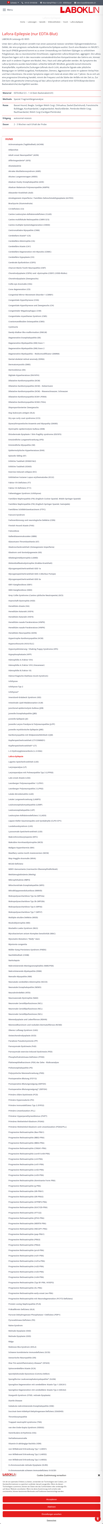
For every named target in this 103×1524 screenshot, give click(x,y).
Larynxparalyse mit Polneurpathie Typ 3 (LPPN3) (30, 772)
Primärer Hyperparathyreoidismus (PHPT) (27, 1116)
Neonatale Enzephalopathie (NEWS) (24, 987)
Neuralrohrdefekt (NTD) (19, 992)
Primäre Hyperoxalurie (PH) (21, 1100)
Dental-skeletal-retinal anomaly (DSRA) (26, 359)
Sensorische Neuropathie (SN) (22, 1357)
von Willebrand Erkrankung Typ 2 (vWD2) (27, 1454)
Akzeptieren (51, 1499)
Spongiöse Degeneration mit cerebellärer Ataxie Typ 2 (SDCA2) (37, 1390)
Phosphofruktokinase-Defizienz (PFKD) (26, 1057)
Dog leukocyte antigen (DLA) (21, 413)
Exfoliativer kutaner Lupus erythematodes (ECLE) (31, 477)
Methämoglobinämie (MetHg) (22, 874)
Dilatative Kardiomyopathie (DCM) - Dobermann (30, 386)
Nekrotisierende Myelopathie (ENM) (25, 971)
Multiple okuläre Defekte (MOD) (23, 917)
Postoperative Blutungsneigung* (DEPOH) (27, 1089)
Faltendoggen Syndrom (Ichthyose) (24, 493)
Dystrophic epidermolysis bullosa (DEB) (26, 429)
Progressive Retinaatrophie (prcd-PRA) (26, 1250)
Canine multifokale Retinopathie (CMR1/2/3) (28, 219)
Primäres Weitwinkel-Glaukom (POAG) (26, 1121)
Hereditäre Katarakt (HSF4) (21, 611)
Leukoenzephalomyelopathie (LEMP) (25, 804)
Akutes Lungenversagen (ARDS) (23, 176)
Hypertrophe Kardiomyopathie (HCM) (25, 638)
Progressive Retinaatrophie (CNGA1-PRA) (27, 1148)
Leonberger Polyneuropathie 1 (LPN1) (25, 783)
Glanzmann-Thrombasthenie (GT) (23, 541)
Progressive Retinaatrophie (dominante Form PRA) (31, 1180)
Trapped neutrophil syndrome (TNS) (25, 1422)
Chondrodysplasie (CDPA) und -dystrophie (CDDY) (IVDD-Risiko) (37, 273)
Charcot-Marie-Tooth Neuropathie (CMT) (27, 268)
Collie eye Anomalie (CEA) (20, 284)
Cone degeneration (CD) (19, 289)
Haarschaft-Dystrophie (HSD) (21, 600)
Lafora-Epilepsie (15, 756)
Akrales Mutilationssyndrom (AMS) (24, 171)
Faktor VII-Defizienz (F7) (19, 482)
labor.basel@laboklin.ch (86, 2)
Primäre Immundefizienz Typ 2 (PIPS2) (26, 1105)
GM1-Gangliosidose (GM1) (20, 584)
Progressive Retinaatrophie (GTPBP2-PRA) (27, 1202)
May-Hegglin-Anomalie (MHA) (22, 858)
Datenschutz (51, 1520)
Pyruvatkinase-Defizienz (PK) (21, 1320)
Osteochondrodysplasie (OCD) (22, 1035)
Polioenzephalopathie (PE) (20, 1067)
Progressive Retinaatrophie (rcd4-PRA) (26, 1277)
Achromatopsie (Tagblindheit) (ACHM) (26, 144)
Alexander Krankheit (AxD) (20, 192)
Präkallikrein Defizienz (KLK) (21, 1309)
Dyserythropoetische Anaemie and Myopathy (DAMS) (33, 423)
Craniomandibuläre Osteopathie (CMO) (26, 321)
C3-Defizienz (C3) (16, 208)
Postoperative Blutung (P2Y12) (22, 1078)
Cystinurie (13, 327)
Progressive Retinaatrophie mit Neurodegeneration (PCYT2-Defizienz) (40, 1298)
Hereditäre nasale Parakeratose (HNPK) (26, 622)
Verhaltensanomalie (17, 1438)
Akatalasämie (14, 166)
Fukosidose (13, 531)
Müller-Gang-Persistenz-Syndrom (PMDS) (27, 949)
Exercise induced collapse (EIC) (22, 472)
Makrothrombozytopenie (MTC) (23, 837)
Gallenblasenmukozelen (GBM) (22, 536)
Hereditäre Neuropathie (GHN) (22, 633)
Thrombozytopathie (17, 1416)
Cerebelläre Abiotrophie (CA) (21, 241)
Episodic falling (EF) (17, 455)
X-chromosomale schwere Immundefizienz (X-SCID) (32, 1470)
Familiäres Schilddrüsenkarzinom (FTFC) (27, 509)
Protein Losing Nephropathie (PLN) (24, 1304)
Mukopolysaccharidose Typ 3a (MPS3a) (26, 896)
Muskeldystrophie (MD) (19, 923)
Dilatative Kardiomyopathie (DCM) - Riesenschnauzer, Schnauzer (38, 391)
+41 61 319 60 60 (30, 2)
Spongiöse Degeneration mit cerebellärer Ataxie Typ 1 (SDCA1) (37, 1384)
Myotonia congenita (17, 944)
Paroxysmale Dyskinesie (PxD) (22, 1046)
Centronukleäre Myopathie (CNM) (24, 230)
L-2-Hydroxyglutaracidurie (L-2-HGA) (25, 751)
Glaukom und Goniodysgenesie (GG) (25, 552)
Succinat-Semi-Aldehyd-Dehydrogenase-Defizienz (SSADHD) (35, 1411)
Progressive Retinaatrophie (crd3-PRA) (26, 1175)
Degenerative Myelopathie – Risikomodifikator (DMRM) (34, 353)
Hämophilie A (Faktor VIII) (20, 659)
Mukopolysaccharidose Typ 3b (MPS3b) (26, 901)
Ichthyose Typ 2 (15, 686)
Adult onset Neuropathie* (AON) (23, 155)
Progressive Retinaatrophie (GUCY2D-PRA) (27, 1207)
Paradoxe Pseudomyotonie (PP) (23, 1041)
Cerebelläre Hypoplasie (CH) (21, 257)
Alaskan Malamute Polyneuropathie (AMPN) (28, 187)
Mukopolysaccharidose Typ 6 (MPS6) (25, 906)
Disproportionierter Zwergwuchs (23, 407)
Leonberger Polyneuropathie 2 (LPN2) (25, 788)
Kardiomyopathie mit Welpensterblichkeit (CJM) (30, 735)
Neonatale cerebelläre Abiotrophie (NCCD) (27, 982)
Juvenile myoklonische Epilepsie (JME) (25, 729)
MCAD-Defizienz (15, 863)
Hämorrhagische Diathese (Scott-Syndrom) (28, 676)
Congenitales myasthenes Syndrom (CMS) (27, 316)
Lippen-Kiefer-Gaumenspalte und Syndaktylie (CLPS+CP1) (34, 821)
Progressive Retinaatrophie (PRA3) (24, 1239)
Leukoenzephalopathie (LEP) (21, 810)
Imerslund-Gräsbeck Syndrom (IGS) (24, 697)
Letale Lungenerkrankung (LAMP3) (24, 799)
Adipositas (13, 149)
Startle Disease (15, 1400)
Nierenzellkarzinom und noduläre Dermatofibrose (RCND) (35, 1025)
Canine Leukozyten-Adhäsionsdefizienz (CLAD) (30, 214)
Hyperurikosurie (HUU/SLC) (21, 643)
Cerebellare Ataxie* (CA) (19, 235)
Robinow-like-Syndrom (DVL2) (22, 1347)
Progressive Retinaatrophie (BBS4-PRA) (26, 1143)
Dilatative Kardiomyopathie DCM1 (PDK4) (27, 396)
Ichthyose (13, 681)
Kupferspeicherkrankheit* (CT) (22, 745)
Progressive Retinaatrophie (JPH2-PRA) (26, 1218)
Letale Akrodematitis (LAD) (21, 794)
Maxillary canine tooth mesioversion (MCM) (28, 853)
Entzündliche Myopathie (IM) (21, 445)
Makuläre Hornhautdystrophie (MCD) (25, 842)
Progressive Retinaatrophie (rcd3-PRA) (26, 1271)
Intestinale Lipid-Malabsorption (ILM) (25, 702)
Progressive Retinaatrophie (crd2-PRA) (26, 1169)
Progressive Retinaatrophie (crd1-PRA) (26, 1164)
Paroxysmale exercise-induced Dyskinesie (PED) (30, 1051)
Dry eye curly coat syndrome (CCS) (24, 418)
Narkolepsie (14, 960)
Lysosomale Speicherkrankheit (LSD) (25, 831)
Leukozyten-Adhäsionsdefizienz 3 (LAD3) (27, 815)
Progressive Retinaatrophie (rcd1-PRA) (26, 1255)
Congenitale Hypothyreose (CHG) (23, 300)
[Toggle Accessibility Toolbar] (98, 1519)
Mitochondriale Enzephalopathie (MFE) (26, 885)
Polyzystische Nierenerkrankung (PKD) (26, 1073)
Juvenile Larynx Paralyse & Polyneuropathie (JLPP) (31, 724)
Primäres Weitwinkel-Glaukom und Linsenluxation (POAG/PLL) (37, 1127)
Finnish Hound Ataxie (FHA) (21, 525)
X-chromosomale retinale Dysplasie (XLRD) (28, 1465)
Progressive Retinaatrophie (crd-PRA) (25, 1159)
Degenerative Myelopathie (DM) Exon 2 (26, 348)
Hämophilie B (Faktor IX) (19, 670)
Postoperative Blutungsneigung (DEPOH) (27, 1084)
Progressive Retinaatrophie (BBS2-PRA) (26, 1137)
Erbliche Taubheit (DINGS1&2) (22, 461)
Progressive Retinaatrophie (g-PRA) (24, 1186)
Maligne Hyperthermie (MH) (21, 847)
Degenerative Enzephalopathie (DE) (24, 337)
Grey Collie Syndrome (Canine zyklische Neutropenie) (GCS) (35, 595)
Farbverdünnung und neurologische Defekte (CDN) (31, 520)
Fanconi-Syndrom (16, 515)
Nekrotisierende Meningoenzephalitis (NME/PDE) (31, 965)
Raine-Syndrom (15, 1325)
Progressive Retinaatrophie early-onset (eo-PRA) (30, 1293)
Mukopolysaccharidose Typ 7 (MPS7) (25, 912)
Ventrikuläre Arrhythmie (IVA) (22, 1433)
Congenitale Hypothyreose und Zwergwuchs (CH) (31, 305)
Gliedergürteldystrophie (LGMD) (23, 557)
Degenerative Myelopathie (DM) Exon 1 (26, 343)
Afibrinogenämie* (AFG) (19, 160)
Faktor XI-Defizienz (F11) (19, 488)
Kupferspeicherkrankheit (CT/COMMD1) (26, 740)
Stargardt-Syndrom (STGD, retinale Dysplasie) (29, 1395)
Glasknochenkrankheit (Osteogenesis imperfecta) (31, 547)
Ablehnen (51, 1507)
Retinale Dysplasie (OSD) (19, 1331)
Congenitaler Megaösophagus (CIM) (24, 310)
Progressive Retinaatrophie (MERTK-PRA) (27, 1223)
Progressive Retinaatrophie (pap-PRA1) (26, 1234)
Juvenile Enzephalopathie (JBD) (22, 713)
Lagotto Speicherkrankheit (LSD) (23, 761)
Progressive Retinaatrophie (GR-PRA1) (25, 1191)
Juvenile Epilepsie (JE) (18, 719)
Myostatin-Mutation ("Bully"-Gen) (24, 939)
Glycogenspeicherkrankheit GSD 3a (24, 579)
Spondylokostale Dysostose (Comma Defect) (29, 1373)
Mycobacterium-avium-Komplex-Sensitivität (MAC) (32, 933)
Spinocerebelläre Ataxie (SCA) (22, 1368)
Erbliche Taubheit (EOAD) (20, 466)
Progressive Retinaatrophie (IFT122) (24, 1212)
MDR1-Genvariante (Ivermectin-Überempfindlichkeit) (33, 869)
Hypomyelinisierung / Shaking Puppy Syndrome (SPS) (33, 649)
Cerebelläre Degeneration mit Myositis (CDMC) (29, 251)
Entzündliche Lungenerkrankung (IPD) (26, 439)
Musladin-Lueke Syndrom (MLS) (23, 928)
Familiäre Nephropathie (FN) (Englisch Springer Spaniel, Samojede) (39, 504)
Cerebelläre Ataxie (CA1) (19, 246)
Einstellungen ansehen (51, 1514)
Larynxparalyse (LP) (17, 767)
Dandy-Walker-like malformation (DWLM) (27, 332)
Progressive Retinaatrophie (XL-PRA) (25, 1288)
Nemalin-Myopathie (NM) (20, 976)
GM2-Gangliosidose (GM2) (20, 590)
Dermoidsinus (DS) (17, 370)
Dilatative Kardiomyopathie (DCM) (24, 380)
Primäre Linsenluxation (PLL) (21, 1110)
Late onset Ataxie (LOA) (19, 778)
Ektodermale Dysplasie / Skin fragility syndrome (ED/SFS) (34, 434)
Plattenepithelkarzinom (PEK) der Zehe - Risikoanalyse (33, 1062)
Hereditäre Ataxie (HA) (19, 606)
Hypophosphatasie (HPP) (20, 654)
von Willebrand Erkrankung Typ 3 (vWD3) (27, 1459)
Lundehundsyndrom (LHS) (20, 826)
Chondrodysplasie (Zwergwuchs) (23, 278)
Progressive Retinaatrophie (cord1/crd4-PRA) (29, 1153)
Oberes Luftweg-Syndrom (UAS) (23, 1030)
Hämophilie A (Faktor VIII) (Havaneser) (26, 665)
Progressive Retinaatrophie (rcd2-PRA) (26, 1266)
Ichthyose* (13, 692)
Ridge (11, 1341)
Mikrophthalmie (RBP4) (19, 880)
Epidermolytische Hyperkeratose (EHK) (26, 450)
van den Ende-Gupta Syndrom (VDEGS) (26, 1427)
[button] (99, 1475)
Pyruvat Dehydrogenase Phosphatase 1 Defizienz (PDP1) (34, 1314)
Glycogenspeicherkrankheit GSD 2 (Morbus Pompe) (32, 574)
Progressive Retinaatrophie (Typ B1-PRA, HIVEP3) (31, 1282)
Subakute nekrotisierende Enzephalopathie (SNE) (31, 1406)
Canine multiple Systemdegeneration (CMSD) (29, 225)
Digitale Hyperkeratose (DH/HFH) (23, 375)
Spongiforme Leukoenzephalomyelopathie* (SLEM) (32, 1379)
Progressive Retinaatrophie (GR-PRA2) (25, 1196)
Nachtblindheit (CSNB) (18, 955)
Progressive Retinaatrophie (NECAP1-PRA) (27, 1229)
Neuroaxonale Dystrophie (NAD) (23, 998)
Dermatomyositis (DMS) (19, 364)
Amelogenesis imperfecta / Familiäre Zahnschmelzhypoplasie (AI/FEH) (40, 198)
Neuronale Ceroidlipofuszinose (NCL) (25, 1003)
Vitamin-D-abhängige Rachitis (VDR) (24, 1443)
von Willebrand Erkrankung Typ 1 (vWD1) (27, 1449)
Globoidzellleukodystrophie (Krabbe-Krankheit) (30, 563)
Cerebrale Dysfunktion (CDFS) (22, 262)
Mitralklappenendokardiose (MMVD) (25, 890)
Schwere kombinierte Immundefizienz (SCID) (29, 1352)
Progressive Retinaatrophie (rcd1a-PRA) (26, 1261)
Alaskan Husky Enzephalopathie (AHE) (26, 182)
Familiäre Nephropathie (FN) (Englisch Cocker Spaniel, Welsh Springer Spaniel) (44, 498)
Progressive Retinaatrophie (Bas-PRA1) (26, 1132)
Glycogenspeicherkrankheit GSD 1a (24, 568)
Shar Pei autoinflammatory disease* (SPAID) (29, 1363)
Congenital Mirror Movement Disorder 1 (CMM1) (30, 294)
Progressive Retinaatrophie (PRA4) (24, 1245)
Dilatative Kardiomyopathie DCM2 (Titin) (27, 402)
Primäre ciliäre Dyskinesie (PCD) (23, 1094)
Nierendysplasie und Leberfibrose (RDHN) (27, 1019)
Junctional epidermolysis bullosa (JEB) (25, 708)
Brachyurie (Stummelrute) (20, 203)
